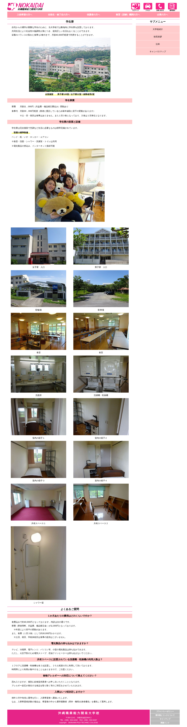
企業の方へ (162, 14)
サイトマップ (165, 719)
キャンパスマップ (158, 51)
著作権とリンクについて (165, 715)
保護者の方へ (93, 14)
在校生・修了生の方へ (59, 14)
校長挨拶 (158, 36)
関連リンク (165, 723)
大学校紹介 (158, 29)
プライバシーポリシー (165, 711)
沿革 (158, 44)
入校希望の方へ (24, 14)
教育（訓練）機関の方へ (128, 14)
